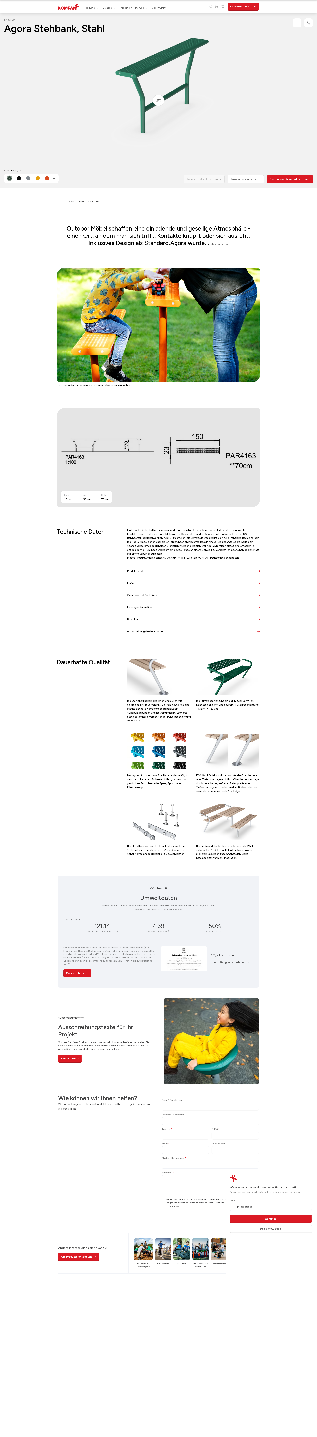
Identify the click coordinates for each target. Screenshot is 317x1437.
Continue (271, 1218)
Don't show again (271, 1228)
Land (232, 1200)
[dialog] (158, 718)
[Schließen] (308, 1177)
